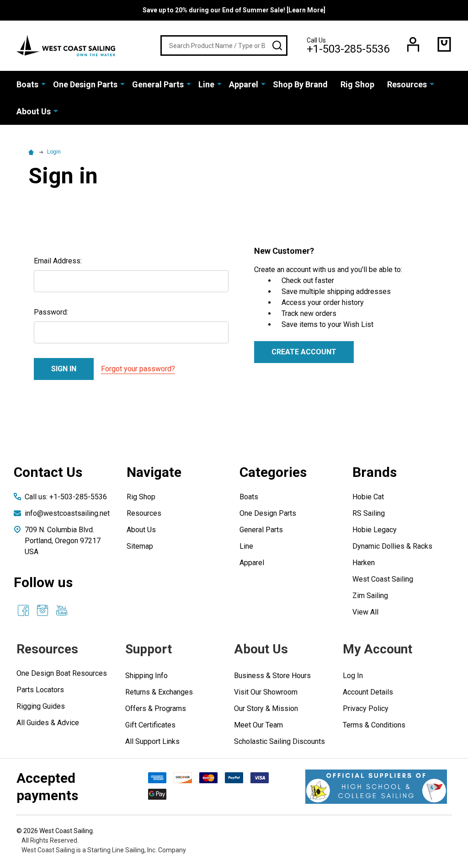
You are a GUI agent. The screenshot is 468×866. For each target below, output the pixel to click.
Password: (51, 312)
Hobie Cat (368, 496)
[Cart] (444, 44)
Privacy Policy (365, 708)
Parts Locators (40, 689)
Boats (27, 84)
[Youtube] (61, 610)
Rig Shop (357, 84)
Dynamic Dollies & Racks (392, 546)
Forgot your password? (138, 368)
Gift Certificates (150, 725)
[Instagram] (42, 610)
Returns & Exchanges (159, 692)
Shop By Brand (300, 84)
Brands (374, 472)
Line (206, 84)
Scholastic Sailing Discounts (279, 741)
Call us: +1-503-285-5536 (66, 496)
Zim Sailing (370, 595)
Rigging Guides (40, 706)
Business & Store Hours (272, 675)
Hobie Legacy (374, 529)
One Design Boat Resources (61, 673)
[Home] (32, 152)
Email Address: (58, 261)
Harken (363, 562)
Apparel (243, 84)
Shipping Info (146, 675)
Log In (353, 675)
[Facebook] (23, 610)
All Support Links (152, 741)
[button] (376, 787)
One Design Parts (85, 84)
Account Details (368, 692)
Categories (273, 472)
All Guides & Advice (47, 722)
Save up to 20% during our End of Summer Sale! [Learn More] (234, 10)
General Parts (158, 84)
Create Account (303, 351)
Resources (407, 84)
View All (365, 612)
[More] (43, 83)
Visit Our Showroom (266, 692)
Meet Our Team (258, 725)
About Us (33, 111)
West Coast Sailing (382, 579)
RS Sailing (368, 513)
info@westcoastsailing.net (67, 513)
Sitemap (140, 546)
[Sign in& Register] (413, 44)
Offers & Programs (155, 708)
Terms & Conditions (374, 725)
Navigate (154, 472)
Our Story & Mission (266, 708)
